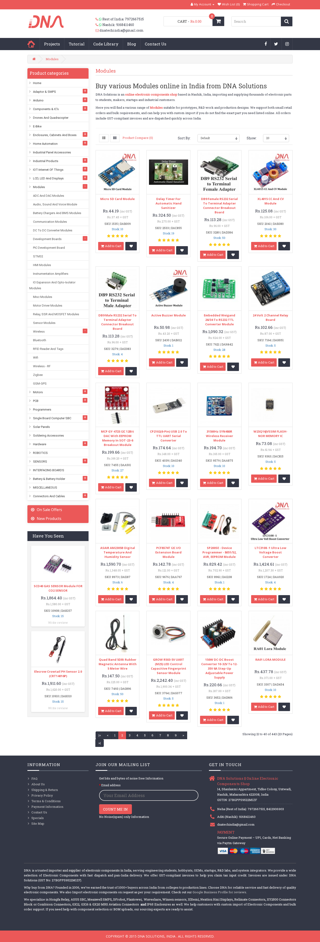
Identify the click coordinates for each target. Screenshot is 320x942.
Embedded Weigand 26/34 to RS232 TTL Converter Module (219, 319)
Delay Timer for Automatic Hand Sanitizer (169, 203)
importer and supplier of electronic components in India (89, 870)
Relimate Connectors (249, 899)
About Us (38, 784)
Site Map (37, 823)
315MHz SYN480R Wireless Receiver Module (219, 435)
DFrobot (119, 899)
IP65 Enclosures (159, 904)
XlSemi (193, 899)
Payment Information (47, 807)
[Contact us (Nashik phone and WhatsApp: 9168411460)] (99, 25)
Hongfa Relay (59, 899)
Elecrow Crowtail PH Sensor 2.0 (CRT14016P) (58, 673)
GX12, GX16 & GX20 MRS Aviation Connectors (106, 904)
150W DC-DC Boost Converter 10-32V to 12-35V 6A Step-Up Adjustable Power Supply (219, 668)
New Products (49, 518)
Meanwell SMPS (99, 899)
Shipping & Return (44, 790)
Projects (52, 44)
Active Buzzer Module (168, 315)
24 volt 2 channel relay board (270, 317)
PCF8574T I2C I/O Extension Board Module (168, 552)
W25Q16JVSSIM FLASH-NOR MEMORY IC (270, 433)
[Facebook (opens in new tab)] (266, 44)
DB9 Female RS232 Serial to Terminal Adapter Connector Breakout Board (219, 205)
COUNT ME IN (115, 809)
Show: (251, 138)
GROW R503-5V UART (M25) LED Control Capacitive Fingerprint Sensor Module (168, 666)
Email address (111, 785)
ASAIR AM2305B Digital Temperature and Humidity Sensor (117, 552)
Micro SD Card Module (117, 199)
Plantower (134, 899)
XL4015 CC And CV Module (270, 201)
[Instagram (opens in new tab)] (287, 44)
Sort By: (184, 138)
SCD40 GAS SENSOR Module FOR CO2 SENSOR (58, 588)
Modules (52, 59)
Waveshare (152, 899)
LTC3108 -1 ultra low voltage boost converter (270, 552)
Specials (37, 818)
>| (99, 743)
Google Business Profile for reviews (219, 892)
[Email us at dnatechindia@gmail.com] (98, 30)
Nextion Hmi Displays (216, 899)
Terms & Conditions (46, 801)
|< (100, 735)
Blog (131, 44)
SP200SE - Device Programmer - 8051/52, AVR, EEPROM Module (219, 552)
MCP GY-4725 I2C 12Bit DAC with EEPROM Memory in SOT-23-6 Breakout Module (117, 438)
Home (31, 44)
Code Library (106, 44)
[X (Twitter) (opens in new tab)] (276, 44)
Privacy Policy (42, 795)
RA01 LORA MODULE (270, 659)
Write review (58, 622)
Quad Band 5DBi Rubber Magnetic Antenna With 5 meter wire (118, 664)
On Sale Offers (49, 509)
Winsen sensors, (174, 899)
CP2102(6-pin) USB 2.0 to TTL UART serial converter (168, 435)
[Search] (286, 21)
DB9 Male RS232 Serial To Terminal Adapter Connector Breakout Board (117, 322)
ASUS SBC (78, 899)
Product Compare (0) (138, 138)
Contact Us (155, 44)
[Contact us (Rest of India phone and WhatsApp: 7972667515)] (99, 19)
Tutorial (77, 44)
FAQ (34, 778)
